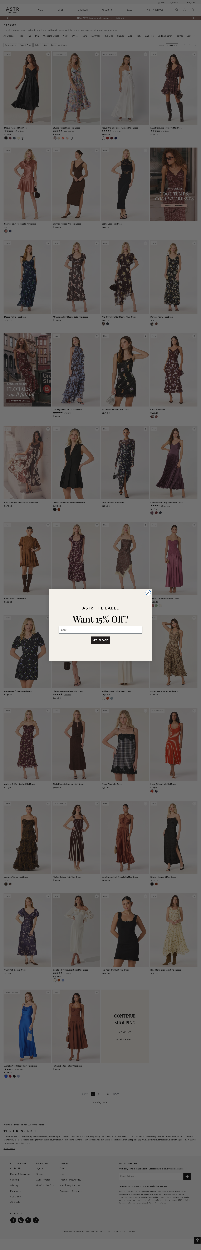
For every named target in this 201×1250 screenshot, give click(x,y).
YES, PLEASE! (100, 640)
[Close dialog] (148, 592)
